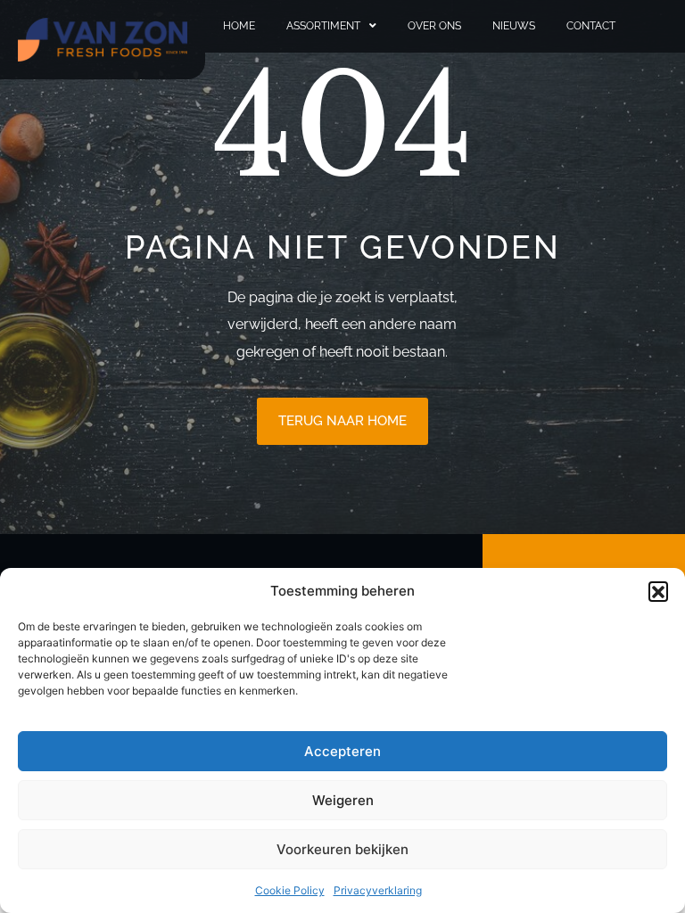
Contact (590, 26)
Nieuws (513, 26)
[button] (658, 591)
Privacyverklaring (378, 890)
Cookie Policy (290, 890)
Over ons (434, 26)
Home (239, 26)
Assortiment (323, 26)
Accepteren (342, 751)
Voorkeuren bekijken (342, 849)
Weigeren (343, 800)
